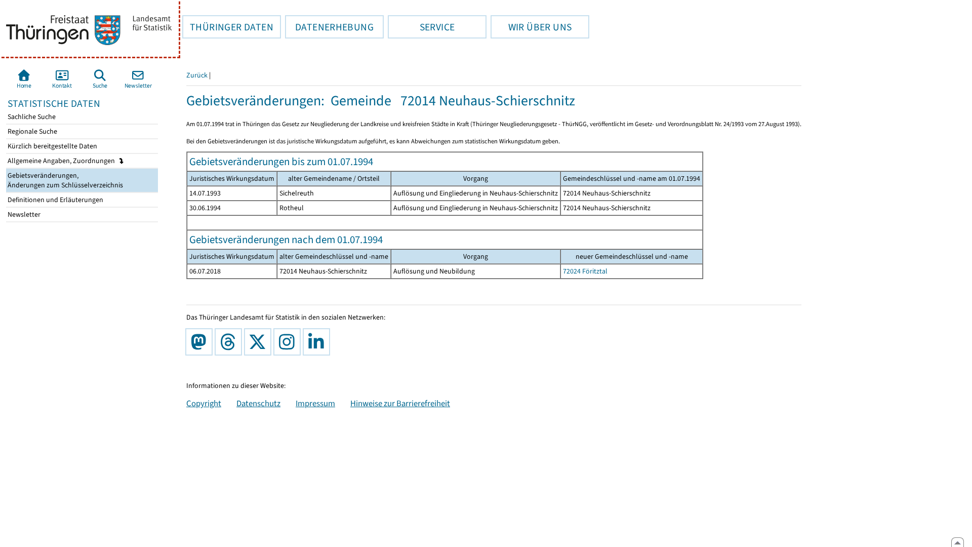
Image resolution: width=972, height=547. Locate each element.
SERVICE (421, 26)
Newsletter (23, 214)
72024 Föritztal (585, 271)
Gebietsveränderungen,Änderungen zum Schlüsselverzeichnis (64, 180)
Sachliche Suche (31, 117)
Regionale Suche (31, 131)
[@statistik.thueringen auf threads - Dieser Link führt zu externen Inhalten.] (230, 342)
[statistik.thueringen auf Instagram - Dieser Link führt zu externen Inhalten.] (289, 342)
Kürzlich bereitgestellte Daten (51, 146)
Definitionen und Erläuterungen (54, 200)
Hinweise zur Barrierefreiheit (400, 403)
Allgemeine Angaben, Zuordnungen (62, 161)
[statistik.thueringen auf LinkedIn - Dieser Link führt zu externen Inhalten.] (318, 342)
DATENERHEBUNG (329, 26)
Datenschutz (258, 403)
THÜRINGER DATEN (227, 26)
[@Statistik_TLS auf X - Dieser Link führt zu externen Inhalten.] (259, 342)
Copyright (203, 403)
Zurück (197, 75)
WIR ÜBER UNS (531, 26)
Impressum (315, 403)
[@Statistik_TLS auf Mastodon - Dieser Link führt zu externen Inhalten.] (201, 342)
